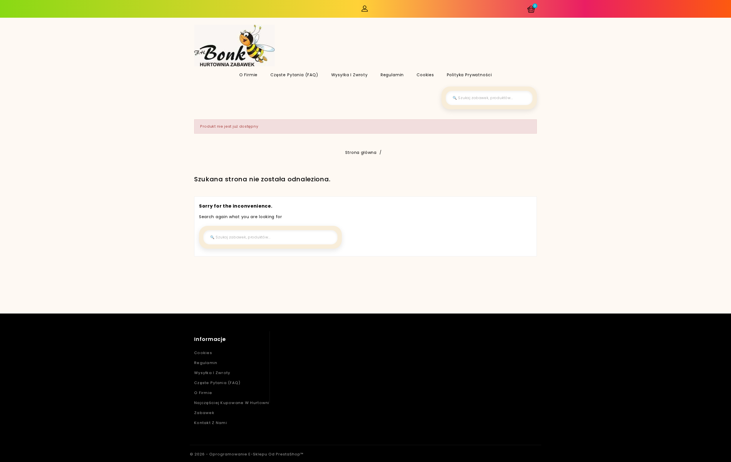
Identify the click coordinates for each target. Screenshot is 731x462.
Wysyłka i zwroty (349, 75)
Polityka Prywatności (469, 75)
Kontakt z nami (210, 422)
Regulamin (392, 75)
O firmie (248, 75)
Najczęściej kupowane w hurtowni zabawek (232, 407)
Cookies (425, 75)
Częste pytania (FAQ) (294, 75)
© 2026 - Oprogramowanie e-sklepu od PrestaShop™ (247, 454)
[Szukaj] (524, 98)
